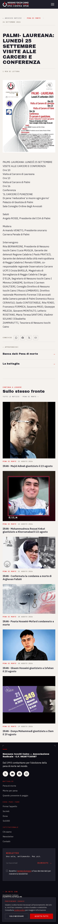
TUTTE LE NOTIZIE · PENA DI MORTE (20, 397)
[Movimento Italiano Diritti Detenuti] (12, 896)
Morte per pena (10, 790)
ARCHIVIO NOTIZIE (12, 18)
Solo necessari (16, 916)
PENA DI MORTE (34, 18)
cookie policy (19, 910)
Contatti (6, 841)
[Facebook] (19, 774)
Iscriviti (6, 811)
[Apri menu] (52, 4)
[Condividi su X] (29, 337)
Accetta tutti (41, 916)
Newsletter (8, 836)
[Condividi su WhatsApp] (16, 337)
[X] (5, 774)
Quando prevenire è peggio (15, 795)
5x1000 (6, 821)
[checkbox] (7, 871)
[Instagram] (26, 774)
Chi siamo (7, 832)
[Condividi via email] (35, 337)
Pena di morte (9, 786)
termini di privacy (24, 871)
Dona (5, 816)
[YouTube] (12, 774)
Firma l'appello (10, 806)
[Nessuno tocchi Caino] (16, 4)
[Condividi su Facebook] (22, 337)
